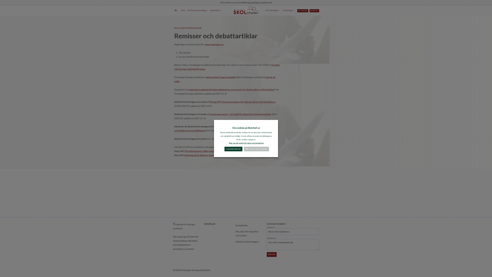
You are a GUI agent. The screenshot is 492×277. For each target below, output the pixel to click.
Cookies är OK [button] (233, 150)
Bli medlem (302, 11)
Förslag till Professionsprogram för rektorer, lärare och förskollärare (242, 102)
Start (183, 10)
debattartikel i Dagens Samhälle (221, 77)
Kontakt (314, 11)
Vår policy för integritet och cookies (246, 233)
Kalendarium (215, 10)
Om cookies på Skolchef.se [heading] (246, 129)
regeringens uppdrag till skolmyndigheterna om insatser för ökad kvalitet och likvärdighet (231, 89)
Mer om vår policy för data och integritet (246, 144)
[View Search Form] (176, 10)
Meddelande (272, 238)
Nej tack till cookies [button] (256, 150)
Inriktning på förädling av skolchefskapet (203, 155)
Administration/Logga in (247, 241)
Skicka (272, 254)
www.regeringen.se (214, 44)
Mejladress (271, 227)
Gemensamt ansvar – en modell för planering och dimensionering (240, 114)
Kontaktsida (241, 225)
